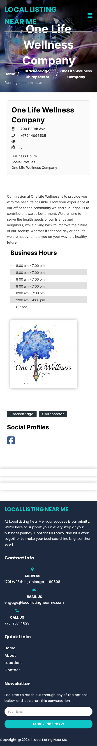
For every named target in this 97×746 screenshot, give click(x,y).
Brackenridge (37, 71)
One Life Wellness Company (34, 167)
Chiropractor (37, 77)
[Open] (90, 15)
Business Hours (24, 156)
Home (10, 74)
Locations (14, 662)
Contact (12, 670)
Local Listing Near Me (31, 15)
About (10, 655)
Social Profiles (23, 162)
